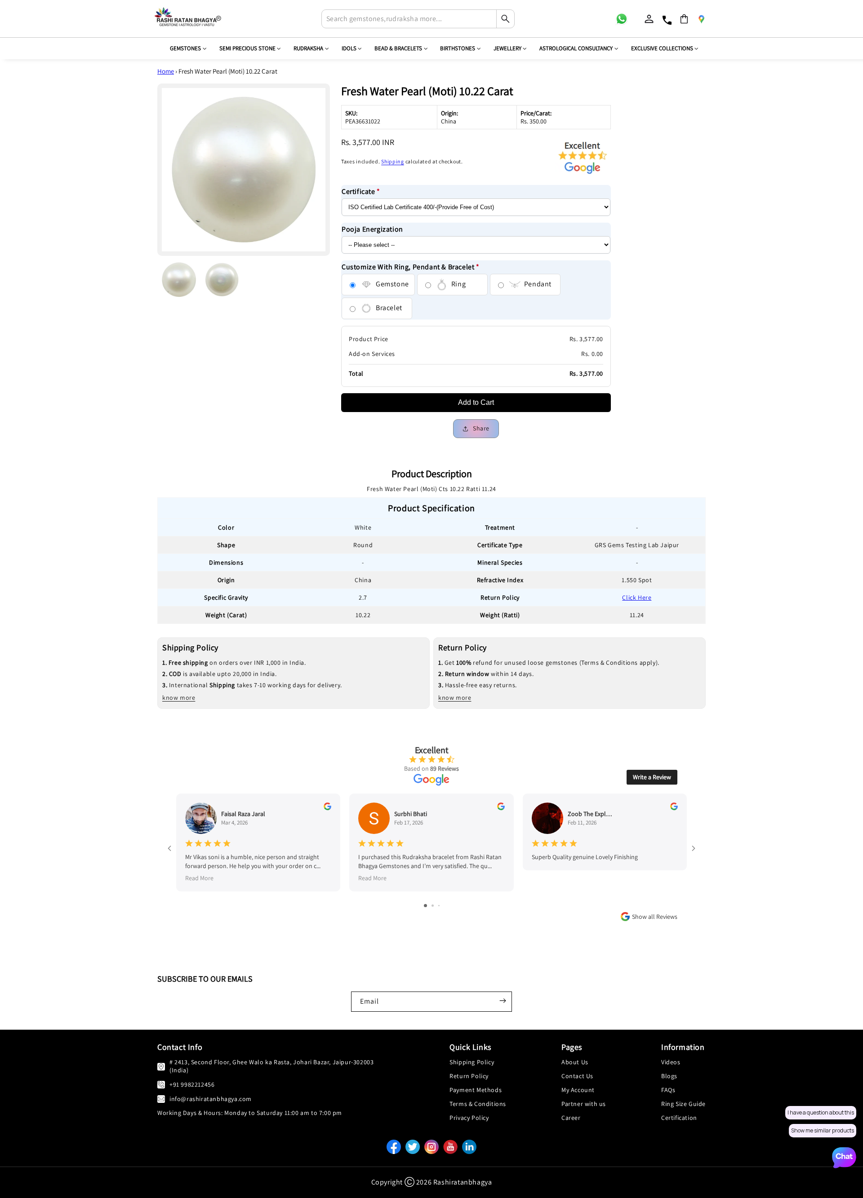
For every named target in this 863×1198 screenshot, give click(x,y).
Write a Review (652, 777)
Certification (679, 1118)
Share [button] (481, 429)
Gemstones (185, 48)
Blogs (669, 1076)
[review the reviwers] (327, 808)
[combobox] (418, 19)
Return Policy (469, 1076)
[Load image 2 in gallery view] (222, 279)
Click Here (636, 597)
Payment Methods (475, 1090)
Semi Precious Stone (247, 48)
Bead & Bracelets (398, 48)
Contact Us (577, 1076)
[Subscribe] (502, 1000)
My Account (578, 1090)
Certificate (361, 192)
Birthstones (457, 48)
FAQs (668, 1090)
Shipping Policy (471, 1062)
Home (165, 71)
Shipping (392, 161)
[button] (684, 19)
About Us (574, 1062)
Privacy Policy (469, 1118)
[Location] (701, 18)
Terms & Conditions (477, 1104)
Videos (671, 1062)
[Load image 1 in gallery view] (179, 279)
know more (178, 697)
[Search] (505, 19)
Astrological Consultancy (576, 48)
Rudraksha (308, 48)
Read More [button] (199, 877)
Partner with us (583, 1104)
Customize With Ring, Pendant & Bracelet (411, 267)
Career (571, 1118)
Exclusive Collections (662, 48)
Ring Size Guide (683, 1104)
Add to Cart (476, 403)
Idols (349, 48)
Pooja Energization (372, 229)
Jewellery (507, 48)
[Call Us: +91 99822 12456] (161, 1084)
